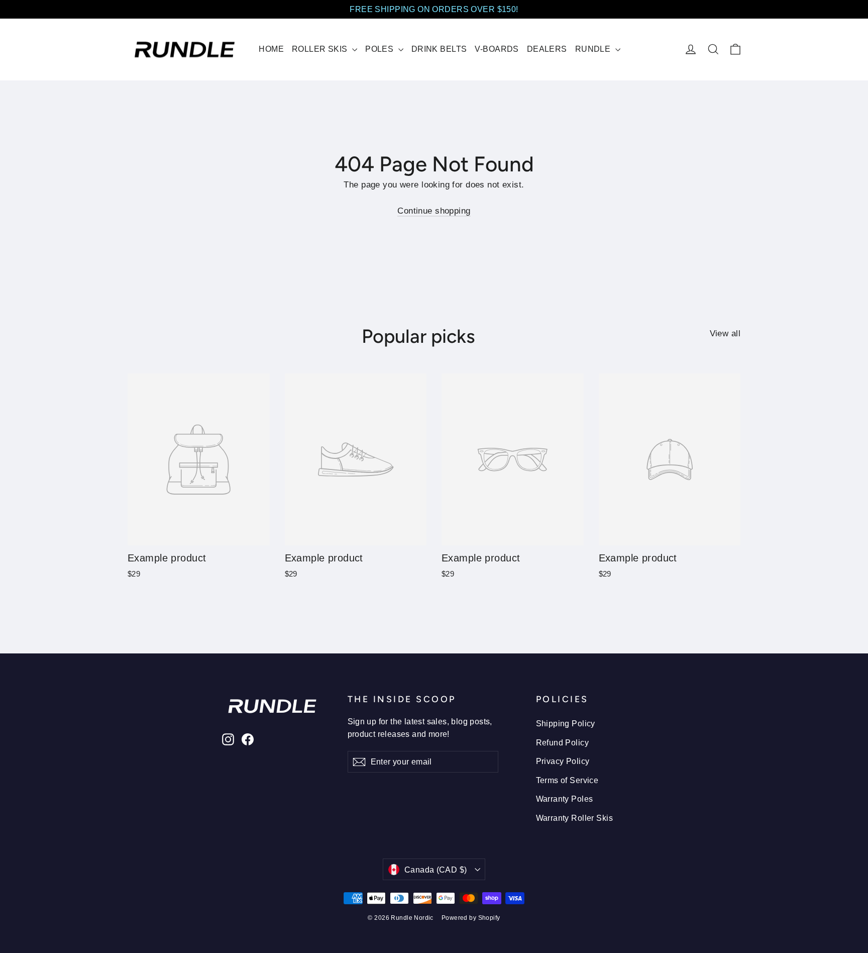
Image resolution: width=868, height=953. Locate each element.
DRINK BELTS (439, 49)
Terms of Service (567, 780)
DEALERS (547, 49)
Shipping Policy (565, 723)
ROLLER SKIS (321, 49)
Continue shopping (433, 211)
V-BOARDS (496, 49)
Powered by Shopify (471, 917)
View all (725, 333)
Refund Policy (562, 742)
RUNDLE (594, 49)
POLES (380, 49)
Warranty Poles (564, 799)
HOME (271, 49)
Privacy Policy (563, 761)
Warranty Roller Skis (574, 818)
